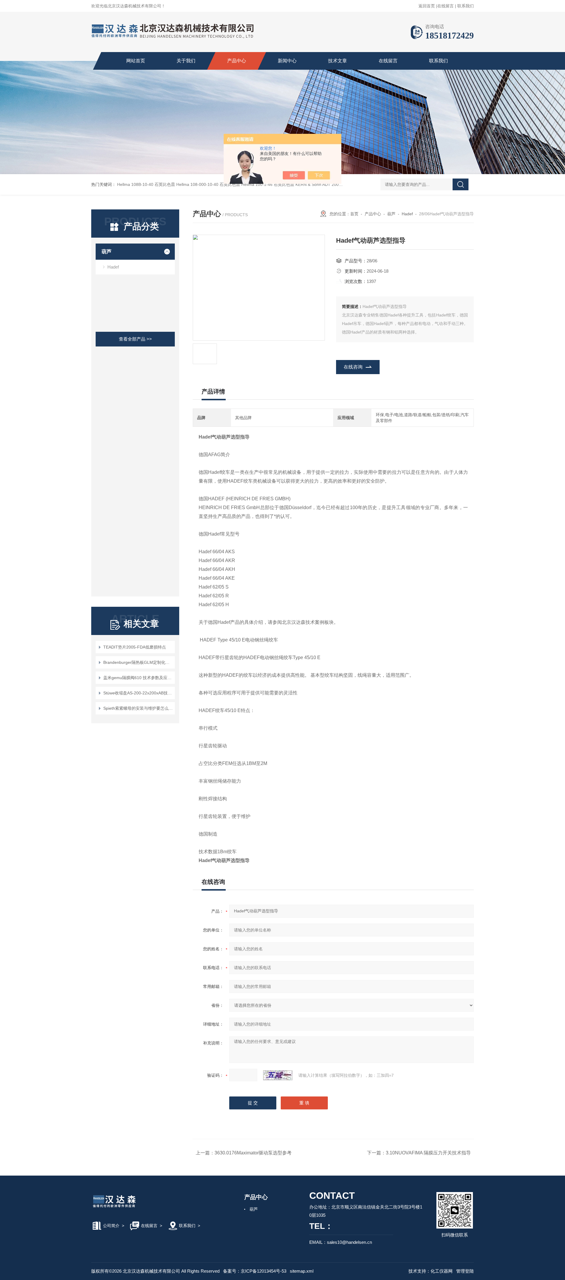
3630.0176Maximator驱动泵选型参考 (253, 1152)
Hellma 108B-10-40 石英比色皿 (146, 184)
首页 (354, 213)
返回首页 (426, 6)
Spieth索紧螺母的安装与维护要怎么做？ (138, 708)
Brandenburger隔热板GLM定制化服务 (138, 662)
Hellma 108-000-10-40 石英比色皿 (208, 184)
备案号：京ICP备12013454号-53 (254, 1271)
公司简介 (111, 1225)
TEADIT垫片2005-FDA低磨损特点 (134, 647)
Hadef (113, 266)
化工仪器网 (442, 1271)
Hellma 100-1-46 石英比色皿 (267, 184)
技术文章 (337, 60)
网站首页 (135, 60)
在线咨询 (353, 366)
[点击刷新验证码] (278, 1075)
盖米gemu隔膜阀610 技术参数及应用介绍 (138, 677)
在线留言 (445, 6)
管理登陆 (465, 1271)
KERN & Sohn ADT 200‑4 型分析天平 (329, 184)
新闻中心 (287, 60)
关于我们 (186, 60)
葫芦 (107, 251)
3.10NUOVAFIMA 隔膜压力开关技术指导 (428, 1152)
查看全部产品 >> (135, 338)
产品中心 (236, 60)
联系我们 (465, 6)
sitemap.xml (301, 1271)
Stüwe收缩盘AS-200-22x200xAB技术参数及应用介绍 (138, 693)
